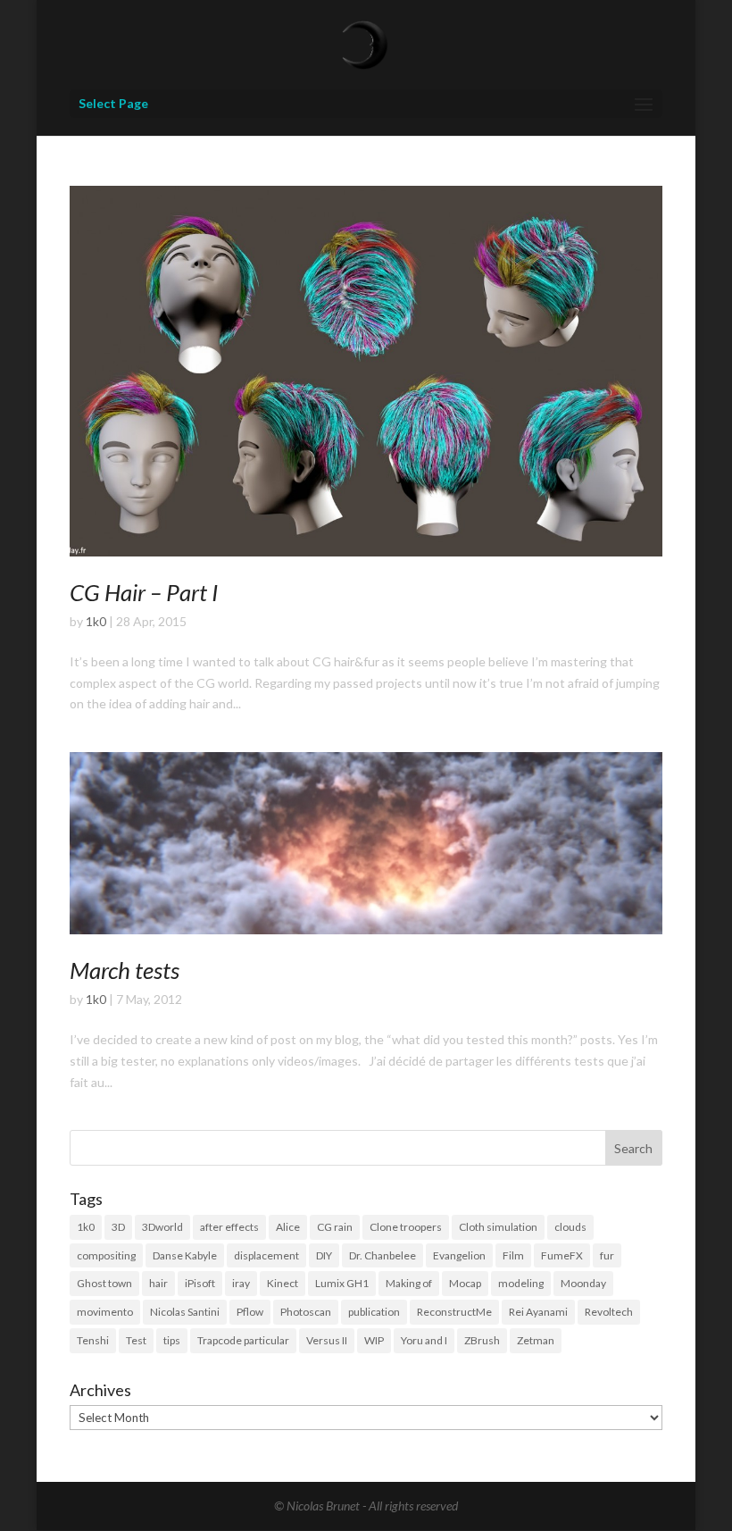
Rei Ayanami (538, 1311)
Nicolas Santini (185, 1311)
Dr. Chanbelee (382, 1255)
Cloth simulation (498, 1227)
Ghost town (104, 1283)
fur (607, 1255)
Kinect (282, 1283)
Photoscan (305, 1311)
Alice (288, 1227)
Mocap (465, 1283)
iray (241, 1283)
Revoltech (609, 1311)
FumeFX (562, 1255)
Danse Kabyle (185, 1255)
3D (118, 1227)
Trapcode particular (243, 1340)
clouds (570, 1227)
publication (374, 1311)
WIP (374, 1340)
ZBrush (482, 1340)
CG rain (335, 1227)
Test (136, 1340)
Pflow (250, 1311)
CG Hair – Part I (144, 592)
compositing (106, 1255)
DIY (324, 1255)
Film (513, 1255)
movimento (105, 1311)
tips (171, 1340)
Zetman (535, 1340)
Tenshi (93, 1340)
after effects (229, 1227)
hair (158, 1283)
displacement (266, 1255)
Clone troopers (406, 1227)
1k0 (96, 621)
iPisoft (200, 1283)
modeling (521, 1283)
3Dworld (162, 1227)
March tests (124, 970)
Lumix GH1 (342, 1283)
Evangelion (459, 1255)
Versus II (326, 1340)
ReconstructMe (454, 1311)
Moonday (583, 1283)
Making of (409, 1283)
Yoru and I (424, 1340)
